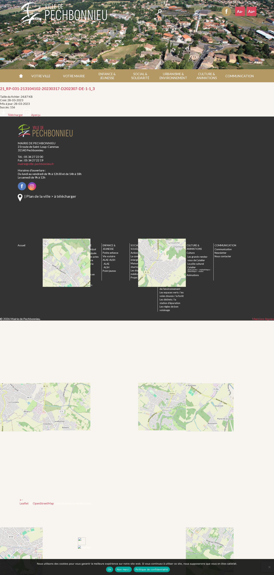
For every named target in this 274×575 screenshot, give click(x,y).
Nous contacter (223, 256)
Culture (191, 252)
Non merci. (123, 569)
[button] (40, 75)
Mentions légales (263, 319)
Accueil (21, 75)
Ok (109, 569)
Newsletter (220, 252)
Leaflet (24, 503)
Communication (223, 249)
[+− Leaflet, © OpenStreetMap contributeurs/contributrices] (80, 181)
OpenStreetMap (43, 503)
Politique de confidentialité (152, 569)
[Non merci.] (269, 567)
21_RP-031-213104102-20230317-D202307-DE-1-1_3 (47, 88)
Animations (193, 275)
